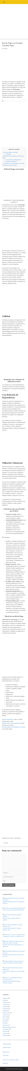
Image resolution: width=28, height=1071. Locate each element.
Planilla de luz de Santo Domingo (11, 723)
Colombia (5, 1002)
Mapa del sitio (6, 1052)
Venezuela (5, 1035)
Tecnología (5, 1029)
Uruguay (5, 1033)
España (4, 1010)
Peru (4, 1023)
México (4, 1017)
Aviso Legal (5, 1055)
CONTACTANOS (7, 1044)
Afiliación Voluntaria (11, 161)
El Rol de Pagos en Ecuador (10, 152)
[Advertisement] (14, 21)
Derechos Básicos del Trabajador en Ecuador (13, 727)
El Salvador (5, 1008)
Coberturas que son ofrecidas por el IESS (13, 163)
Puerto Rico (5, 1025)
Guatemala (5, 1014)
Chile (4, 1000)
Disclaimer (5, 1063)
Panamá (4, 1021)
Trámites (5, 1031)
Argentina (5, 998)
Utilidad (8, 154)
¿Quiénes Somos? (7, 1047)
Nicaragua (5, 1019)
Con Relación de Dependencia (13, 159)
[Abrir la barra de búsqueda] (26, 2)
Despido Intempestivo (7, 719)
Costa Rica (5, 1004)
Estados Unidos (6, 1012)
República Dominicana (8, 1027)
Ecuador (6, 842)
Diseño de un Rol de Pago (10, 165)
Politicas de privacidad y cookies (11, 1059)
